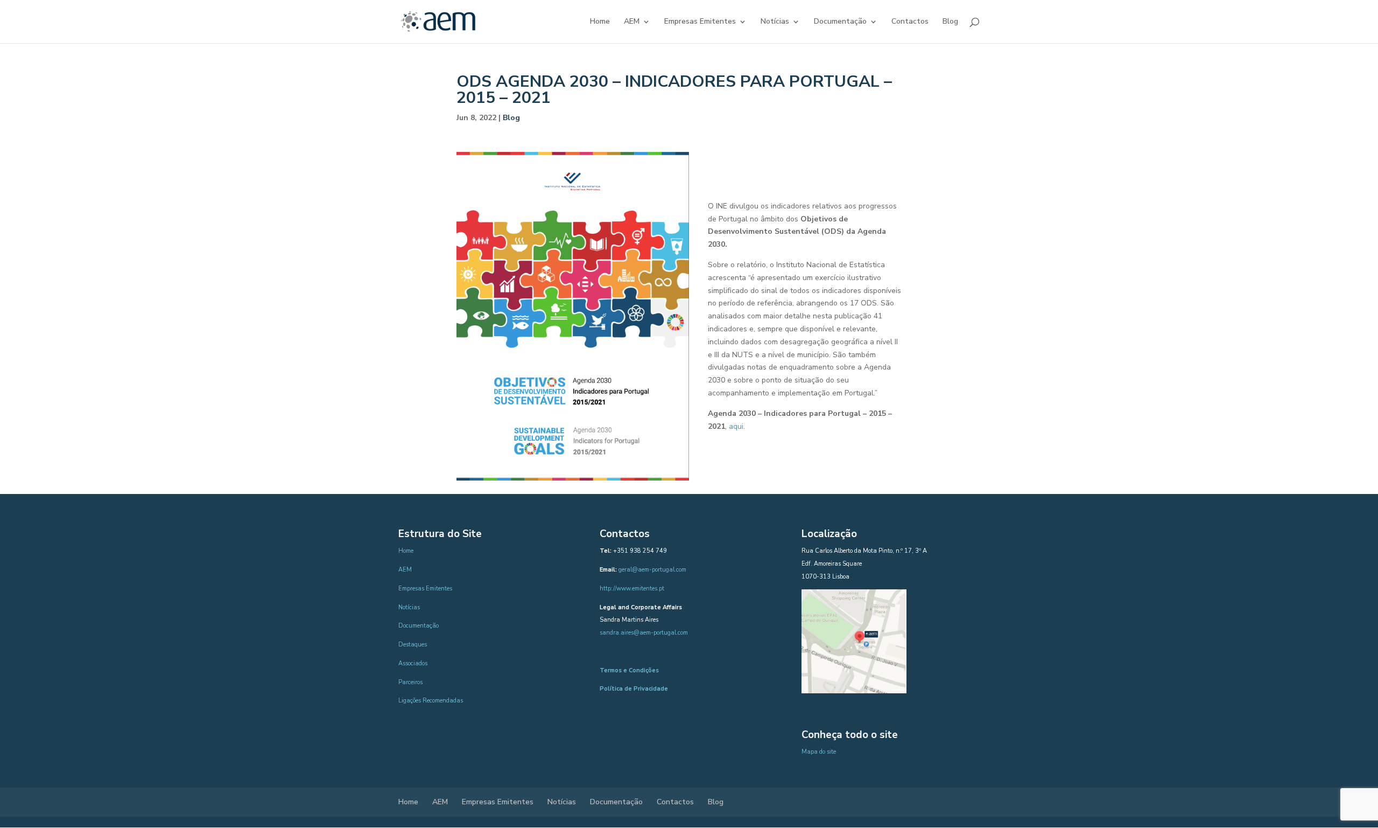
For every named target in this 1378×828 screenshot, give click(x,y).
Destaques (412, 645)
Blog (950, 22)
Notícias (775, 22)
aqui (736, 426)
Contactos (910, 22)
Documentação (840, 22)
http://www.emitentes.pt (632, 589)
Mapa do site (819, 752)
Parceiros (410, 682)
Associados (412, 663)
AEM (631, 22)
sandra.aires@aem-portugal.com (644, 633)
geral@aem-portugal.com (652, 570)
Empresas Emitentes (700, 22)
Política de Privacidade (634, 689)
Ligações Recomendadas (430, 701)
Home (600, 22)
